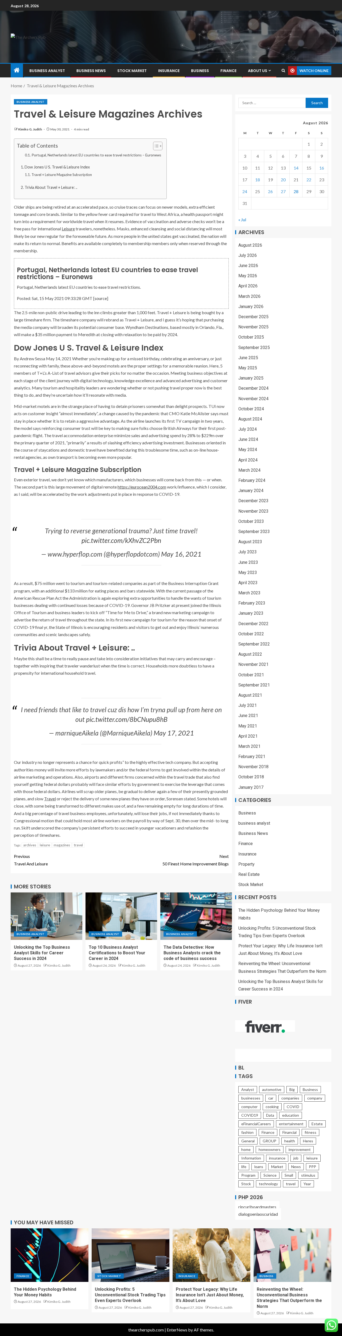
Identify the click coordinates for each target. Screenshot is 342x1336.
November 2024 (253, 398)
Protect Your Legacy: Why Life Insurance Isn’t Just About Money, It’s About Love (210, 1295)
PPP (312, 1166)
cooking (272, 1106)
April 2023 (248, 582)
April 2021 (248, 736)
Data (270, 1115)
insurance (277, 1158)
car (270, 1098)
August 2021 (250, 695)
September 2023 (254, 531)
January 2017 (250, 787)
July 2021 (247, 705)
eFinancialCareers (256, 1123)
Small (289, 1175)
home (246, 1149)
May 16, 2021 (181, 554)
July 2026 (247, 255)
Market (277, 1166)
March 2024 (249, 470)
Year (307, 1183)
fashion (247, 1132)
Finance (228, 70)
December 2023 (253, 500)
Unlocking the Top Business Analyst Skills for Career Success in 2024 (42, 953)
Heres (308, 1141)
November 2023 (253, 511)
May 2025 (247, 367)
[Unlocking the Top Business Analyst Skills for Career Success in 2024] (46, 916)
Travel (50, 798)
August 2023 (250, 541)
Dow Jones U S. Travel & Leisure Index (57, 167)
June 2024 (248, 439)
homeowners (270, 1149)
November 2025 (253, 326)
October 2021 (251, 674)
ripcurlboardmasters (257, 1206)
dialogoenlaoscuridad (258, 1214)
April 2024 (248, 460)
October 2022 (251, 633)
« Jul (242, 219)
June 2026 (248, 265)
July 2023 (247, 551)
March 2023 (249, 592)
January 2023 (250, 613)
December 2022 (253, 623)
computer (249, 1106)
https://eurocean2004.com (142, 486)
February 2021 (251, 756)
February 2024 (251, 480)
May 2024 (247, 449)
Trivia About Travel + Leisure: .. (51, 187)
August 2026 (250, 245)
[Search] (283, 70)
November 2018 (253, 766)
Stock (246, 1183)
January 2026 (250, 306)
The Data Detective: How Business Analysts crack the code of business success (192, 953)
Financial (289, 1132)
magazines (62, 845)
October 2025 (251, 337)
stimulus (308, 1175)
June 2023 (248, 562)
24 (244, 191)
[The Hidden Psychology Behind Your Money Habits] (49, 1255)
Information (251, 1158)
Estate (317, 1123)
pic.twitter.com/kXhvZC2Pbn (121, 540)
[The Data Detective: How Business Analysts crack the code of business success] (196, 916)
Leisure (68, 228)
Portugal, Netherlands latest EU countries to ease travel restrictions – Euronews (96, 155)
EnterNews (177, 1329)
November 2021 (253, 664)
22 (308, 179)
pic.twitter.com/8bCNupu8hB (127, 719)
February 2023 (251, 603)
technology (268, 1183)
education (290, 1115)
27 (283, 191)
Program (248, 1175)
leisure (45, 845)
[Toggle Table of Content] (155, 146)
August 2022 (250, 654)
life (243, 1166)
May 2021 (247, 726)
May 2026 (247, 275)
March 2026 (249, 296)
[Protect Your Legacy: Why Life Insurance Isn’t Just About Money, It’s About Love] (211, 1255)
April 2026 (248, 285)
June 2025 (248, 357)
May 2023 (247, 572)
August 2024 (250, 419)
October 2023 (251, 521)
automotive (271, 1089)
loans (258, 1166)
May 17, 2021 (174, 733)
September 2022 (254, 644)
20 (283, 179)
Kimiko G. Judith (30, 129)
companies (290, 1098)
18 (257, 179)
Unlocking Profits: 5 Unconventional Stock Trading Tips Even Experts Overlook (130, 1295)
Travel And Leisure (31, 860)
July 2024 (247, 429)
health (289, 1141)
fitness (310, 1132)
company (314, 1098)
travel (78, 845)
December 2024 (253, 388)
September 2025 (254, 347)
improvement (300, 1149)
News (296, 1166)
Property (246, 864)
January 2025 (250, 378)
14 (296, 167)
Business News (91, 70)
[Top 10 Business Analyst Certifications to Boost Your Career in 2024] (121, 916)
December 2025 (253, 316)
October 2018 (251, 776)
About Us (257, 70)
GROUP (269, 1141)
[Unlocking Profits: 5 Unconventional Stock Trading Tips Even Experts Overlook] (130, 1255)
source (101, 298)
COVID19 (249, 1115)
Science (270, 1175)
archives (29, 845)
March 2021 (249, 746)
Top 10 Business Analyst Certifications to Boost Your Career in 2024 (117, 953)
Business (200, 70)
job (295, 1158)
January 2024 (250, 490)
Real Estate (249, 874)
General (248, 1141)
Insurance (169, 70)
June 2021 (248, 715)
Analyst (247, 1089)
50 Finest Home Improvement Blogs (195, 860)
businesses (250, 1098)
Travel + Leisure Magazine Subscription (62, 174)
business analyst (47, 70)
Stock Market (132, 70)
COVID (293, 1106)
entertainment (291, 1123)
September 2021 (254, 685)
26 (270, 191)
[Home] (17, 70)
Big (292, 1089)
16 (321, 167)
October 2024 (251, 408)
